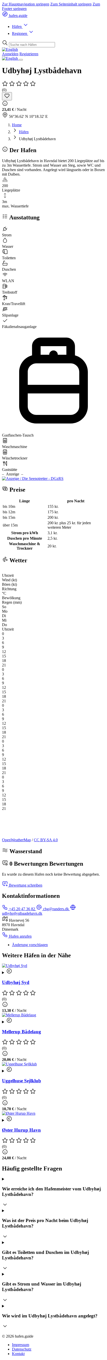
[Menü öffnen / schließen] (21, 60)
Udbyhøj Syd (15, 982)
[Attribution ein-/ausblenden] (53, 971)
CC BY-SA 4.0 (46, 840)
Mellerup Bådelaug (21, 1031)
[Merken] (7, 96)
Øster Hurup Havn (21, 1130)
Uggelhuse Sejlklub (21, 1080)
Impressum (20, 1345)
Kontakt (18, 1354)
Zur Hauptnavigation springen (25, 4)
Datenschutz (21, 1349)
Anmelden (10, 54)
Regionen (20, 33)
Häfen (17, 26)
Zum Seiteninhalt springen (71, 4)
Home (17, 125)
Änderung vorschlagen (30, 945)
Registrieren (28, 54)
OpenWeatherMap (16, 840)
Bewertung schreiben (25, 885)
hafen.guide (17, 15)
